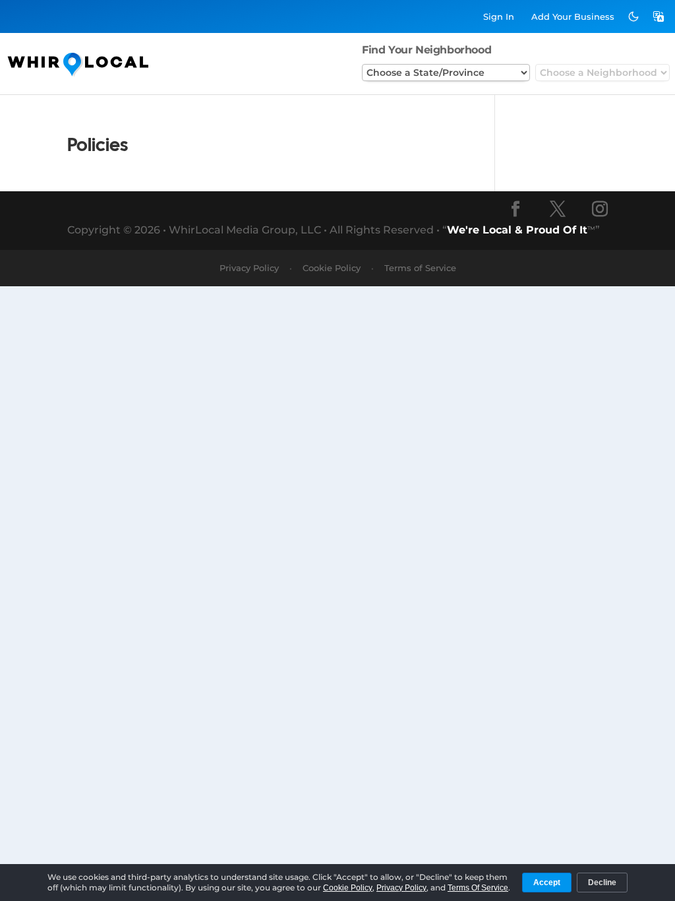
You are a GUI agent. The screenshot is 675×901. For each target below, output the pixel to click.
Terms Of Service (478, 887)
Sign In (498, 16)
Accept (546, 882)
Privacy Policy (249, 268)
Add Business (572, 16)
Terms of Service (420, 268)
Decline (602, 882)
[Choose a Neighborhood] (602, 72)
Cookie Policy (332, 268)
